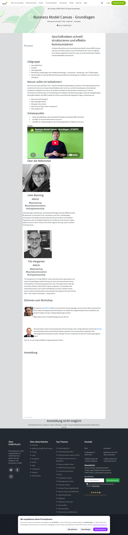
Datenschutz (36, 476)
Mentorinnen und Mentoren (67, 512)
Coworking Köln (63, 448)
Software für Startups (65, 502)
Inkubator (61, 498)
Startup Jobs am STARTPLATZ (68, 492)
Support (35, 472)
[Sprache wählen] (103, 3)
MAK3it (47, 308)
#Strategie (91, 425)
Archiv (34, 462)
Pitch (60, 474)
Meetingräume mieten (66, 481)
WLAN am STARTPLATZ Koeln (42, 448)
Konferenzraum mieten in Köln (69, 455)
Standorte (35, 459)
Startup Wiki (62, 505)
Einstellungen (85, 529)
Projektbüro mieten (65, 478)
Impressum (36, 469)
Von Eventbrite (28, 417)
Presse (34, 452)
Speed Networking (64, 495)
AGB (33, 465)
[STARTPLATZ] (5, 3)
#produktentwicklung (80, 425)
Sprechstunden (63, 509)
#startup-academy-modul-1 (45, 425)
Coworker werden (64, 485)
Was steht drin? (89, 476)
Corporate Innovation (65, 471)
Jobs (33, 455)
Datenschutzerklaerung (100, 525)
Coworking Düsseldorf (65, 452)
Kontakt (35, 445)
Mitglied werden (118, 3)
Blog (85, 3)
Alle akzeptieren (100, 529)
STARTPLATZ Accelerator (67, 468)
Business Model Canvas (66, 464)
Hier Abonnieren (112, 480)
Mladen (99, 329)
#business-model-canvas (64, 425)
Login (108, 3)
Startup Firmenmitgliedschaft (68, 488)
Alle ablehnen (72, 529)
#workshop (32, 425)
